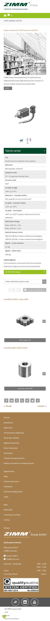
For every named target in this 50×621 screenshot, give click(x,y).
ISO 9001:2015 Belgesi (13, 272)
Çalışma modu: (11, 172)
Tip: (6, 157)
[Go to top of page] (46, 617)
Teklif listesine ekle (36, 290)
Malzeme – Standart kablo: (16, 195)
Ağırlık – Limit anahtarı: (14, 243)
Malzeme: (9, 165)
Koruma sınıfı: (10, 180)
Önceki (9, 406)
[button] (8, 15)
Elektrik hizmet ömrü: (14, 232)
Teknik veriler (13, 151)
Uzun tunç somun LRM (25, 388)
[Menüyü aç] (5, 15)
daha (7, 88)
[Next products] (44, 321)
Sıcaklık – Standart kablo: (15, 203)
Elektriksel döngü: (12, 221)
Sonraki (41, 406)
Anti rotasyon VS (25, 340)
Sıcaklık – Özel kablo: (13, 210)
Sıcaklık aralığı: (11, 188)
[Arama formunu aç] (11, 15)
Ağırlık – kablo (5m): (13, 250)
